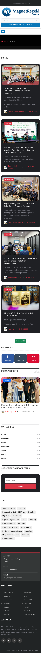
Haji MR (26, 607)
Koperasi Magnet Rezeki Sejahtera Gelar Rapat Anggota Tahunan (19, 204)
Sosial (20, 450)
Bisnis (20, 442)
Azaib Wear (27, 592)
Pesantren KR (7, 600)
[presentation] (35, 371)
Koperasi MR (9, 180)
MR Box (6, 607)
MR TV (20, 454)
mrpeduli (5, 516)
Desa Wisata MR (29, 614)
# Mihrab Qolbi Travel (10, 527)
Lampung (32, 520)
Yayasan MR (7, 596)
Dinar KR (8, 68)
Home (5, 41)
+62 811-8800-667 (10, 569)
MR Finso (27, 610)
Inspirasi (20, 459)
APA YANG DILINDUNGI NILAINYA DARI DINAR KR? (18, 314)
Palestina (21, 508)
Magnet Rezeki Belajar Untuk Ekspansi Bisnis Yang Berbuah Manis (19, 406)
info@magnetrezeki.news (12, 578)
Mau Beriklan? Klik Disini (20, 24)
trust (17, 535)
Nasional (7, 380)
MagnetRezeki (26, 527)
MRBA (26, 596)
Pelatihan (20, 438)
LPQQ (24, 520)
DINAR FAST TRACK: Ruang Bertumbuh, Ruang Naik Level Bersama (17, 91)
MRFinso (21, 512)
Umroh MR (27, 603)
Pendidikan (20, 446)
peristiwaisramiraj (9, 512)
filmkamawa (16, 516)
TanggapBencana (8, 508)
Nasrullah (21, 523)
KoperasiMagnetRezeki (10, 520)
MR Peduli (6, 603)
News (20, 434)
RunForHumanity (8, 523)
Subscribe (20, 486)
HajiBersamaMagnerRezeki (12, 531)
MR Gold (6, 614)
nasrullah (31, 512)
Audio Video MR (8, 592)
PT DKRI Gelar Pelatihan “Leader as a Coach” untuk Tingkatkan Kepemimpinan (20, 261)
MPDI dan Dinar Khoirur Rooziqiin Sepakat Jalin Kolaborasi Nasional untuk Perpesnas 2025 (19, 150)
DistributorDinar (8, 539)
